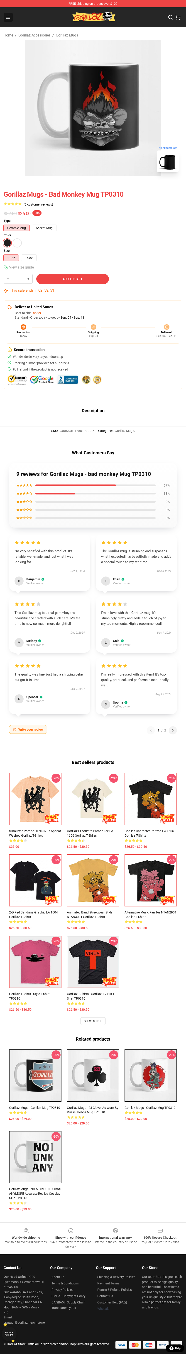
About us (57, 1277)
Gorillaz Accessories (34, 35)
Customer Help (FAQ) (112, 1302)
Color (7, 235)
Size (7, 250)
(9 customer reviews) (38, 204)
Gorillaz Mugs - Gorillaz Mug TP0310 (34, 1107)
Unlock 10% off (9, 1334)
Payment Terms (108, 1283)
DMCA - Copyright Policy (68, 1296)
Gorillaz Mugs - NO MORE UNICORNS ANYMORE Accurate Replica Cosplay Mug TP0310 (35, 1193)
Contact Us (105, 1296)
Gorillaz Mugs (67, 35)
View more (93, 1021)
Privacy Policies (62, 1289)
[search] (170, 17)
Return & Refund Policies (114, 1289)
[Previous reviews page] (151, 730)
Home (8, 35)
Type (7, 221)
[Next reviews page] (173, 730)
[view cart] (178, 17)
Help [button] (178, 1348)
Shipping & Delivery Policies (116, 1277)
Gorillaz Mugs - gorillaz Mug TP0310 (150, 1107)
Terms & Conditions (65, 1283)
